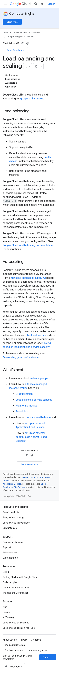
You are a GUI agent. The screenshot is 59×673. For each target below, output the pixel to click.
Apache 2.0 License (12, 484)
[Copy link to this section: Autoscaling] (26, 262)
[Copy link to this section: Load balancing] (33, 111)
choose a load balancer (38, 417)
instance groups (39, 378)
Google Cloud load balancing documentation (28, 245)
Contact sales (10, 528)
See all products (11, 512)
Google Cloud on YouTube (16, 622)
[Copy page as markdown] (36, 66)
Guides (30, 36)
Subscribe (48, 657)
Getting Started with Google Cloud (20, 577)
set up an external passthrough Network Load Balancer (31, 436)
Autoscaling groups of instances (21, 357)
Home (5, 32)
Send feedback (15, 50)
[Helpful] (22, 43)
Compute (35, 32)
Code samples (10, 582)
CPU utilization (24, 393)
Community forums (13, 542)
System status (10, 557)
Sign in (51, 4)
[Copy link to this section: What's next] (26, 370)
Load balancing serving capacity (34, 399)
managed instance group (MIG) (28, 277)
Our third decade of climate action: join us (25, 650)
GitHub (6, 572)
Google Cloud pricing (13, 517)
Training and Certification (16, 593)
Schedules (22, 411)
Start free (12, 21)
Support (7, 547)
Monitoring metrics (26, 405)
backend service (36, 335)
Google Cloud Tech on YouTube (19, 628)
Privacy (23, 639)
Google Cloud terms (14, 645)
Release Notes (10, 552)
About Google (10, 639)
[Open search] (36, 4)
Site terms (35, 639)
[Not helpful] (27, 43)
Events (6, 612)
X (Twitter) (8, 617)
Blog (5, 607)
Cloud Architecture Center (16, 587)
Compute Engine (22, 14)
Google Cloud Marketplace (16, 522)
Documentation (20, 32)
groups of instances (31, 98)
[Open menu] (5, 4)
